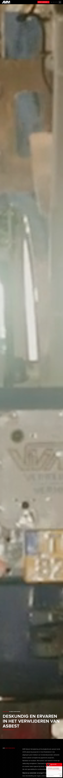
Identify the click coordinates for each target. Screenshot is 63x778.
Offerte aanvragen (42, 2)
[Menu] (60, 2)
